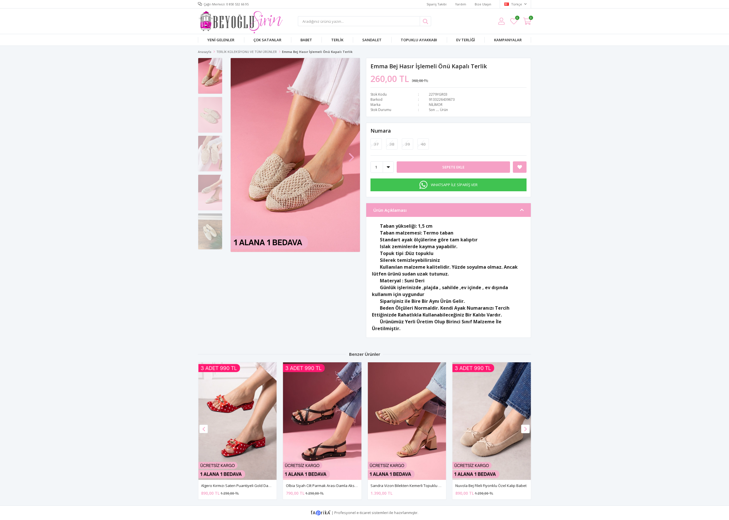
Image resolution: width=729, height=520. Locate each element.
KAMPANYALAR (508, 39)
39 (407, 144)
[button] (351, 154)
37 (376, 144)
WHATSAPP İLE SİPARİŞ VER (454, 184)
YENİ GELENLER (220, 39)
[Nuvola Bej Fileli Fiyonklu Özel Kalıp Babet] (491, 421)
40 (423, 144)
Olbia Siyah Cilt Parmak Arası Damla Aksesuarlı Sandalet (334, 485)
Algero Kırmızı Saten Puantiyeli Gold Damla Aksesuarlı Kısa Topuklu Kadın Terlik (269, 485)
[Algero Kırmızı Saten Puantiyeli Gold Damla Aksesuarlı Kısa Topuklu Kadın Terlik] (237, 421)
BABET (306, 39)
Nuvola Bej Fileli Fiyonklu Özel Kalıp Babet (491, 485)
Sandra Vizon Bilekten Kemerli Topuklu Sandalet (412, 485)
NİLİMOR (436, 104)
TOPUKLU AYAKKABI (419, 39)
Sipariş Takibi (437, 4)
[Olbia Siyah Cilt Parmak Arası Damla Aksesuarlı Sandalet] (322, 421)
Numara (380, 130)
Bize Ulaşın (483, 4)
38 (391, 144)
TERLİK (337, 39)
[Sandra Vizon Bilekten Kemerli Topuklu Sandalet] (407, 421)
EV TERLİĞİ (465, 39)
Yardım (460, 4)
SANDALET (372, 39)
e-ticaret (364, 512)
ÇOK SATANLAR (267, 39)
